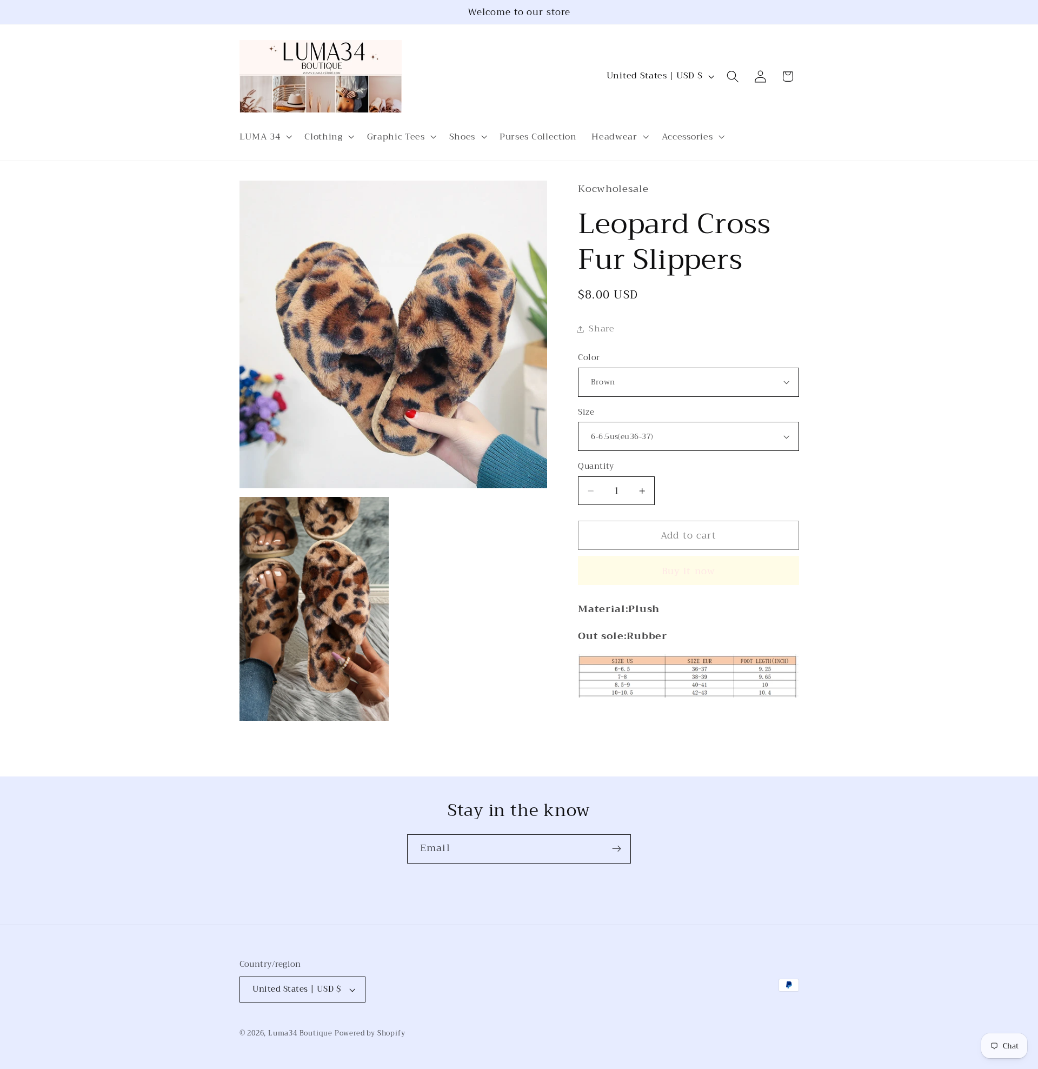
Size (586, 412)
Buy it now (689, 571)
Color (589, 357)
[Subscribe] (616, 849)
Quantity (596, 466)
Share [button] (601, 328)
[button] (264, 137)
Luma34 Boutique (301, 1033)
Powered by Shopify (370, 1033)
